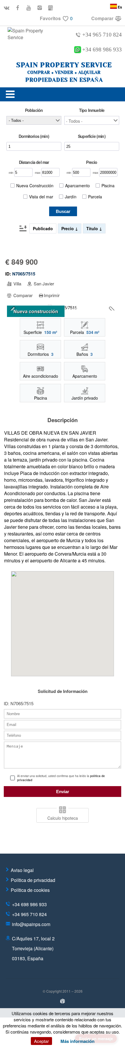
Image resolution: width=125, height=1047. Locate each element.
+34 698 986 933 (102, 50)
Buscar (63, 211)
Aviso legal (22, 870)
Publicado (43, 228)
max (38, 173)
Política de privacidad (33, 880)
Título (92, 228)
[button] (91, 120)
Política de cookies (30, 890)
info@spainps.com (31, 924)
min (11, 173)
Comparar (22, 295)
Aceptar (41, 1041)
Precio (68, 228)
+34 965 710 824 (102, 34)
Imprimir (52, 295)
